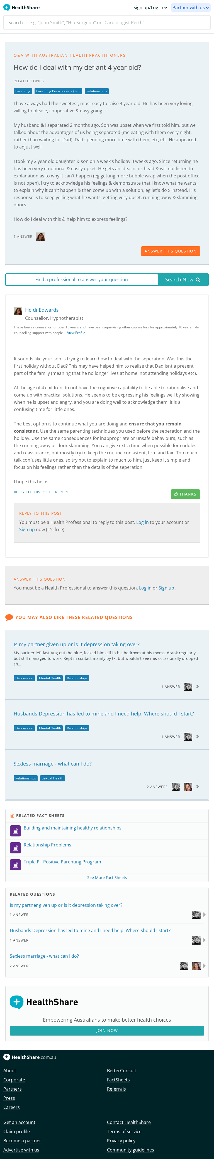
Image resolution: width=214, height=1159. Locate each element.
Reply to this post (32, 492)
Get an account (19, 1122)
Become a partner (22, 1141)
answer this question (171, 251)
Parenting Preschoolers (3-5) (58, 91)
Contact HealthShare (129, 1122)
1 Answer (170, 686)
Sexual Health (52, 778)
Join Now (107, 1030)
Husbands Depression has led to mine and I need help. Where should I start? (104, 713)
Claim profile (16, 1131)
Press (9, 1098)
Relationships (96, 91)
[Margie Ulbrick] (188, 786)
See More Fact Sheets (107, 877)
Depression (24, 678)
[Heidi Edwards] (40, 236)
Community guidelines (130, 1150)
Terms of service (124, 1131)
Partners (12, 1089)
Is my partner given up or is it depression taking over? (77, 644)
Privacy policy (121, 1141)
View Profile (76, 332)
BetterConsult (121, 1071)
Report (62, 492)
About (9, 1071)
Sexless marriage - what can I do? (53, 763)
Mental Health (50, 678)
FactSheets (118, 1080)
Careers (11, 1107)
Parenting (22, 91)
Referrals (116, 1089)
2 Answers (157, 786)
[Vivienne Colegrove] (188, 686)
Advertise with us (21, 1150)
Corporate (14, 1080)
